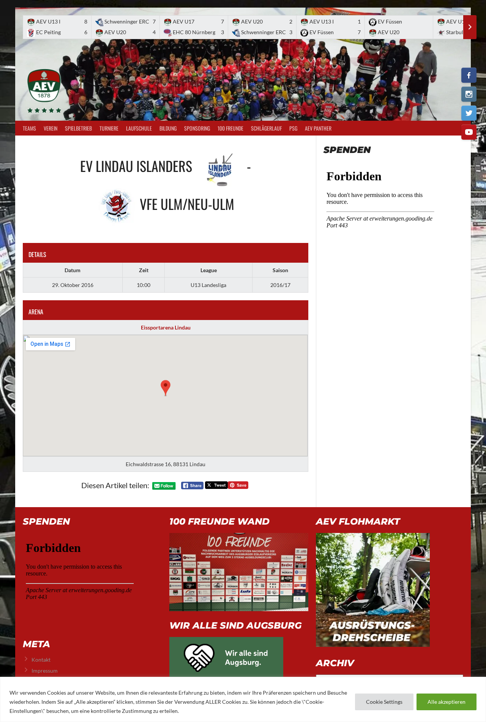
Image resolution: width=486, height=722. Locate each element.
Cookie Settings (384, 701)
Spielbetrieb (78, 128)
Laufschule (139, 128)
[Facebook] (469, 75)
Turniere (108, 128)
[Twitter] (469, 113)
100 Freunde (230, 128)
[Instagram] (469, 94)
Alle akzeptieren (446, 701)
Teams (29, 128)
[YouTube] (469, 132)
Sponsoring (197, 128)
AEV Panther (318, 128)
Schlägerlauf (266, 128)
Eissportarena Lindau (166, 327)
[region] (243, 699)
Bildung (168, 128)
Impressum (45, 670)
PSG (293, 128)
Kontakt (41, 659)
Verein (50, 128)
